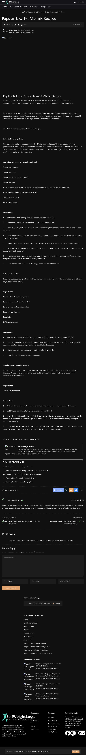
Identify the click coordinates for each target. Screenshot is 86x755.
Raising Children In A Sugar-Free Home (21, 467)
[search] (71, 2)
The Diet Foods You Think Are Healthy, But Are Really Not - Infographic (45, 541)
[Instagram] (77, 733)
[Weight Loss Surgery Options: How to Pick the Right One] (29, 667)
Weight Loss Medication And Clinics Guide (38, 653)
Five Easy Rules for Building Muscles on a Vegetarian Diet (28, 471)
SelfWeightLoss (17, 30)
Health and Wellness (30, 623)
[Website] (78, 500)
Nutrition (26, 630)
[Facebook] (80, 500)
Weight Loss (28, 640)
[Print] (21, 24)
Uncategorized (29, 636)
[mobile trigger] (4, 2)
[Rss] (83, 500)
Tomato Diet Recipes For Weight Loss (20, 478)
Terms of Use (45, 751)
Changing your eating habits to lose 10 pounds (24, 474)
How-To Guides (29, 626)
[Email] (18, 24)
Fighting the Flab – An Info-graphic (19, 482)
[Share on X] (15, 24)
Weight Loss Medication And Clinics (36, 650)
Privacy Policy (32, 751)
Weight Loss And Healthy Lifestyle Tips (36, 647)
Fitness (26, 619)
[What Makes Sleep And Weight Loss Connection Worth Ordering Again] (29, 677)
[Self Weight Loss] (12, 2)
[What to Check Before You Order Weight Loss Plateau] (29, 697)
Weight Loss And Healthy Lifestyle (35, 643)
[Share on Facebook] (12, 24)
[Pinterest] (72, 733)
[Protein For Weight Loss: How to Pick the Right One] (29, 687)
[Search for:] (40, 603)
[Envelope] (82, 733)
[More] (25, 24)
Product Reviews (29, 633)
